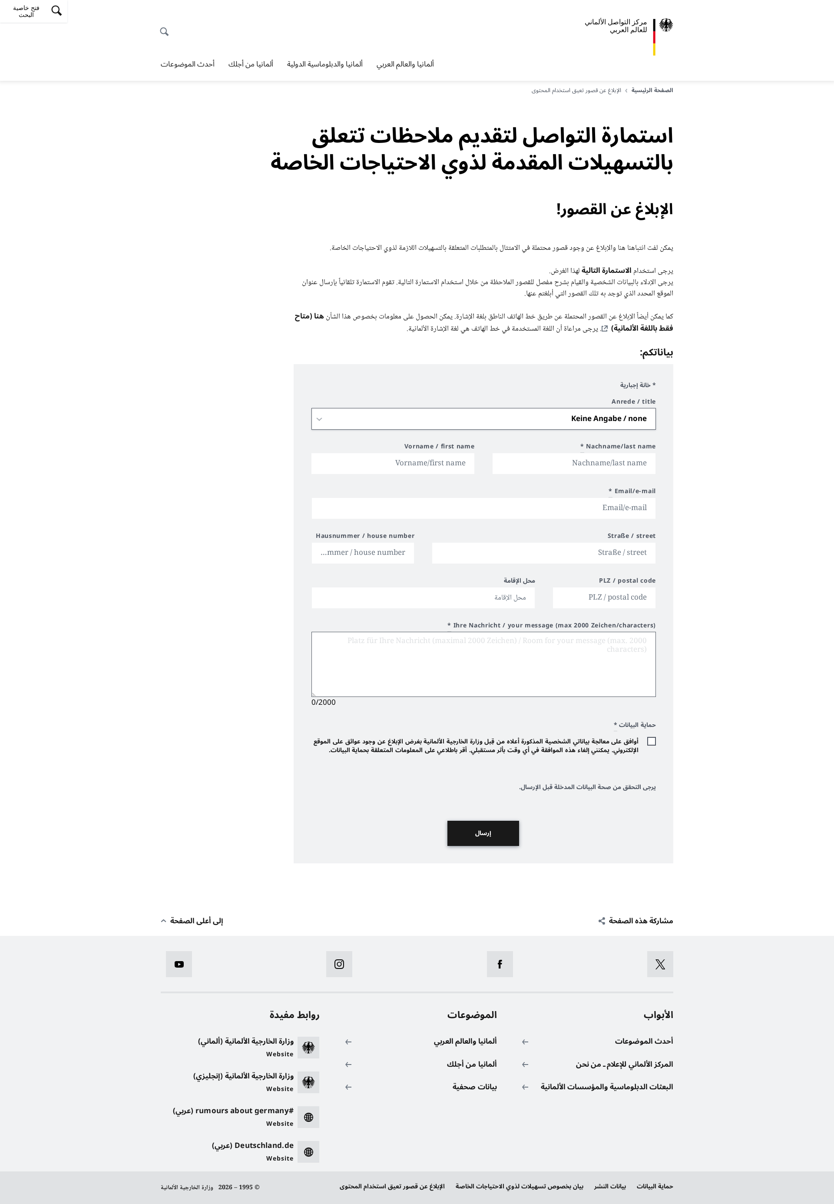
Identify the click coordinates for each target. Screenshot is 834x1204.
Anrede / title (634, 403)
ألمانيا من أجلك (250, 64)
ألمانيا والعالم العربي (405, 64)
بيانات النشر (610, 1186)
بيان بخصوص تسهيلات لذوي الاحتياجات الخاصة (519, 1186)
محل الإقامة (520, 582)
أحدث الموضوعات (188, 64)
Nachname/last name (618, 448)
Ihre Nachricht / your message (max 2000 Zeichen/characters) (551, 627)
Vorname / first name (439, 448)
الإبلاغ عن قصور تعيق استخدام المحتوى (392, 1186)
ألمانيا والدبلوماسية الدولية (325, 64)
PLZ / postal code (627, 582)
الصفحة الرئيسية (652, 90)
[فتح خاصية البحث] (166, 27)
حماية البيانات (655, 1186)
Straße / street (632, 537)
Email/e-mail (632, 493)
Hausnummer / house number (365, 537)
